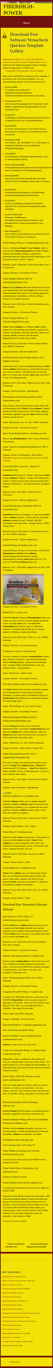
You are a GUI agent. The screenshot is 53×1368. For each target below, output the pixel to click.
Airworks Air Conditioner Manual (12, 1309)
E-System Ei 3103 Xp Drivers (11, 1297)
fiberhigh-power (18, 9)
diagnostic (30, 626)
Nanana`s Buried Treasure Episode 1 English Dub (18, 1281)
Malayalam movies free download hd (17, 458)
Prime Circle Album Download (11, 1325)
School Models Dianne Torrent (12, 1305)
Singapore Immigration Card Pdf (12, 1293)
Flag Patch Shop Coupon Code (12, 1345)
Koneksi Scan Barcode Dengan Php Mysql (16, 1317)
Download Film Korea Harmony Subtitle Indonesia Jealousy (21, 1313)
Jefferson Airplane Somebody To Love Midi (16, 1333)
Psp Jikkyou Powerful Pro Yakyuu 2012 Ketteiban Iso (19, 1321)
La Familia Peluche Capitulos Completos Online (17, 1341)
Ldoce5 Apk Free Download (11, 1337)
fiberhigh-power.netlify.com (13, 59)
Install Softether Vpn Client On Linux (14, 1277)
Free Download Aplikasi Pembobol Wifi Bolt (16, 1289)
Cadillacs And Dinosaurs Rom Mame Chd (15, 1245)
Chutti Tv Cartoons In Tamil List (12, 1285)
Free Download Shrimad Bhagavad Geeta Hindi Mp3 (37, 1245)
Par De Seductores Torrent (11, 1329)
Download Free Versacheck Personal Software (25, 71)
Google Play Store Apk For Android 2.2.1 (15, 1301)
